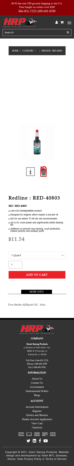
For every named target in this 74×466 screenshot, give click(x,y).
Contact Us (37, 382)
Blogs (37, 395)
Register (37, 411)
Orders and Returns (37, 415)
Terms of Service (56, 459)
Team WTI (47, 455)
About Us (37, 378)
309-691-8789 (46, 11)
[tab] (36, 292)
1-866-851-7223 (41, 360)
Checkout (37, 427)
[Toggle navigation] (68, 22)
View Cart (37, 423)
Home (15, 50)
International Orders (37, 391)
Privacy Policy (32, 459)
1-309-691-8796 (39, 367)
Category (28, 50)
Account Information (37, 406)
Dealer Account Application (37, 419)
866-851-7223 (27, 11)
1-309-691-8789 (40, 363)
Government (37, 387)
